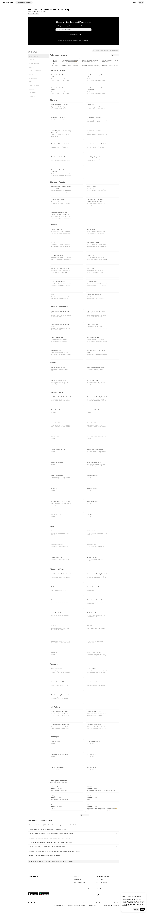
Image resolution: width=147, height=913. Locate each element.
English (100, 895)
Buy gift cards (77, 880)
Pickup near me (101, 886)
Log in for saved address (74, 34)
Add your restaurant (79, 883)
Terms (85, 902)
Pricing (91, 902)
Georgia (41, 861)
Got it (142, 909)
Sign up (141, 2)
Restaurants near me (102, 876)
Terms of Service (93, 905)
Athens (48, 861)
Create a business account (81, 889)
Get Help (76, 876)
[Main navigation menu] (4, 2)
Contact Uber (85, 40)
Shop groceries (100, 892)
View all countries (101, 883)
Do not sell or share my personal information (107, 902)
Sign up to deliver (79, 886)
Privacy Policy (77, 902)
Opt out (136, 909)
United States (32, 861)
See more (116, 55)
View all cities (100, 880)
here (129, 905)
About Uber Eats (101, 889)
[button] (73, 825)
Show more (86, 815)
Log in (134, 2)
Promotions (77, 892)
